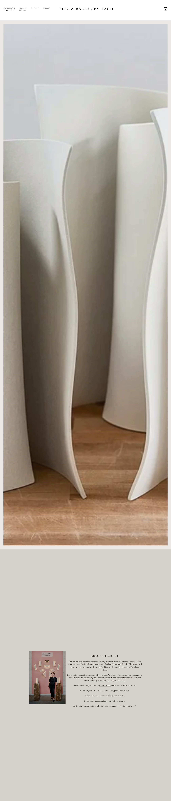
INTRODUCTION (9, 8)
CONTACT (22, 10)
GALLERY (46, 8)
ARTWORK (34, 8)
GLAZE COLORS (8, 10)
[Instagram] (166, 9)
